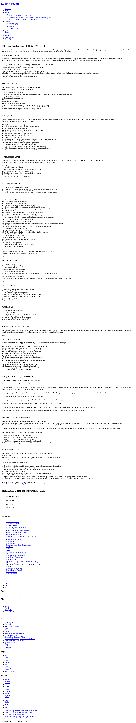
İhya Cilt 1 (12, 19)
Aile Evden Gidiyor (12, 522)
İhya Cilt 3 (26, 19)
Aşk (6, 659)
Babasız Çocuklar (12, 525)
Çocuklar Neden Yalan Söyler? (16, 534)
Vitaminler (12, 26)
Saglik (7, 679)
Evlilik (7, 661)
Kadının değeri (38, 16)
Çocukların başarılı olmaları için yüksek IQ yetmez (22, 536)
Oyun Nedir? (9, 624)
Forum (7, 30)
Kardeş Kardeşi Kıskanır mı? (15, 556)
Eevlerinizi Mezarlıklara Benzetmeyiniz (18, 545)
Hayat (7, 700)
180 (6, 584)
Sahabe (7, 631)
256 (6, 585)
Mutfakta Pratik (14, 25)
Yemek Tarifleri (14, 28)
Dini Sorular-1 (10, 541)
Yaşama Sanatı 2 (34, 18)
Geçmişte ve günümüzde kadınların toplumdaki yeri (21, 711)
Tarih (6, 628)
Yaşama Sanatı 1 (24, 18)
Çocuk (8, 484)
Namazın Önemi (11, 572)
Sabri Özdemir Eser (40, 484)
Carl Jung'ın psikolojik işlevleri (14, 714)
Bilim (6, 707)
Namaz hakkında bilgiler (14, 568)
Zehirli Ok (8, 691)
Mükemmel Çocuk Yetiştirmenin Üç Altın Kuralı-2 (22, 563)
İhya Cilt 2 (19, 19)
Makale (7, 669)
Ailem (7, 12)
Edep (22, 484)
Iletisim (7, 32)
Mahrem (7, 695)
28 (5, 580)
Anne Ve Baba (9, 671)
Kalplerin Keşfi (13, 18)
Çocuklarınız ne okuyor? (14, 539)
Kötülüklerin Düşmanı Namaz (15, 557)
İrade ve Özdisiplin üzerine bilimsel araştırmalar (20, 716)
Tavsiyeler (8, 648)
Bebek (7, 686)
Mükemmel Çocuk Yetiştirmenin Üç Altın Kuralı (21, 561)
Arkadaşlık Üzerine (12, 523)
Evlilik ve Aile (13, 16)
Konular (7, 606)
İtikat (8, 554)
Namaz (8, 566)
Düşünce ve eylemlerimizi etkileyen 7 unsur (18, 712)
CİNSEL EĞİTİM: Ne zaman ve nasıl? (18, 531)
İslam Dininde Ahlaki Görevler (16, 552)
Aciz (6, 10)
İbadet (8, 550)
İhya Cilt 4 (33, 19)
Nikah (7, 697)
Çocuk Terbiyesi (15, 484)
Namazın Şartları (11, 573)
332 (6, 587)
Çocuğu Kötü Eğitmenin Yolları (16, 532)
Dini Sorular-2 (10, 543)
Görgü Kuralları (29, 484)
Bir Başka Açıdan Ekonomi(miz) (16, 527)
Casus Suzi (29, 16)
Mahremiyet (22, 16)
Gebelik (7, 683)
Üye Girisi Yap (9, 611)
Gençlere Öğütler (45, 18)
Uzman (7, 684)
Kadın (7, 662)
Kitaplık (7, 608)
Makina (7, 705)
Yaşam (7, 666)
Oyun (6, 704)
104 (6, 582)
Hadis (8, 548)
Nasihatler (8, 646)
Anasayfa (8, 9)
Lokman (7, 681)
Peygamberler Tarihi (11, 635)
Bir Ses (7, 702)
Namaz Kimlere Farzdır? (14, 570)
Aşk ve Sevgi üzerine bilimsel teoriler (16, 718)
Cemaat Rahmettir (12, 529)
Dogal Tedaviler (14, 23)
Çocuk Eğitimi (9, 37)
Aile (6, 664)
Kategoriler (8, 610)
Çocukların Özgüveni (13, 538)
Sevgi (6, 655)
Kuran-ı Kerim (11, 559)
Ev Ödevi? (9, 547)
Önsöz (7, 644)
